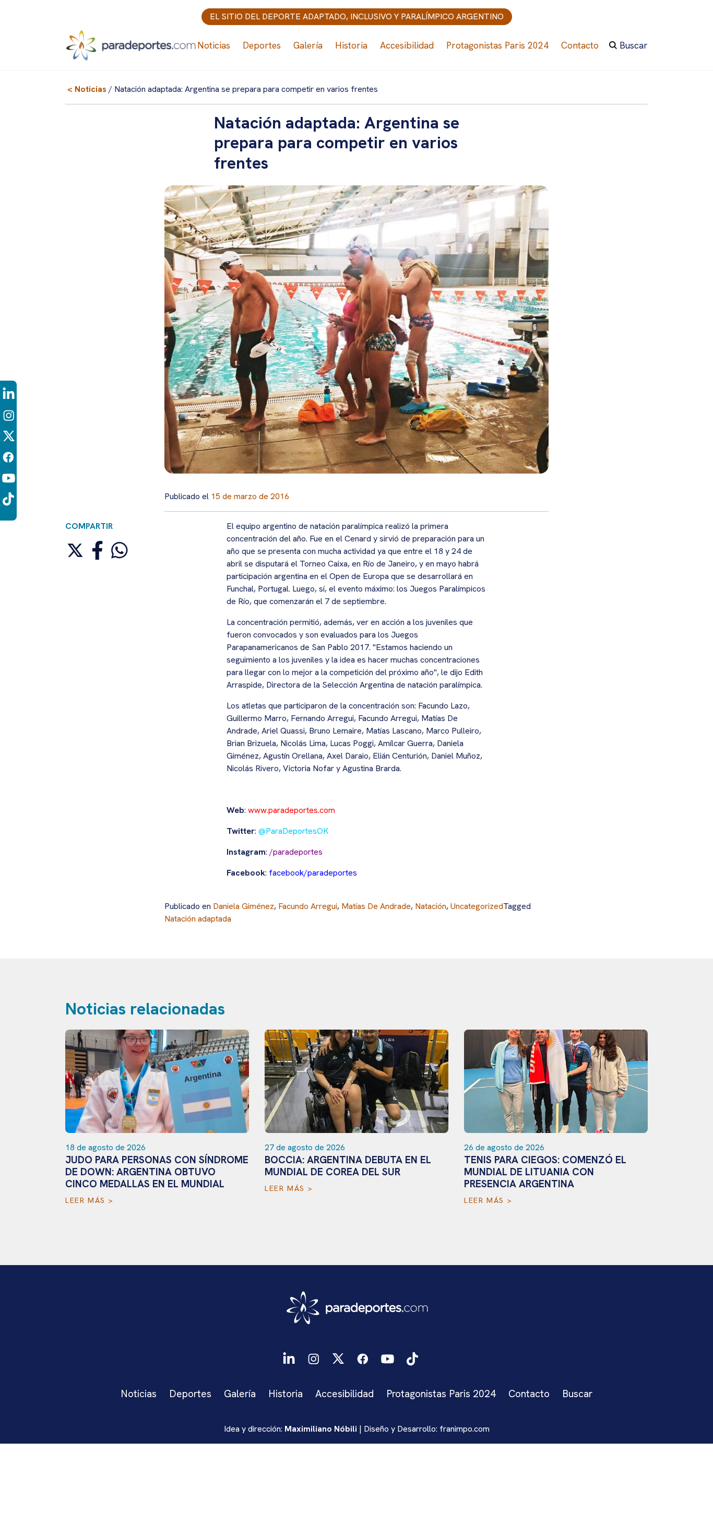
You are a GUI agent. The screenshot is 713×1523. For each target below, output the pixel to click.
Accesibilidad (407, 45)
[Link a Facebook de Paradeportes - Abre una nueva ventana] (8, 456)
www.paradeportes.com (291, 810)
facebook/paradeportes (313, 872)
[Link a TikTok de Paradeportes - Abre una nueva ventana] (8, 498)
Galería (308, 45)
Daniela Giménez (243, 906)
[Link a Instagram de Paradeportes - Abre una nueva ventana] (8, 414)
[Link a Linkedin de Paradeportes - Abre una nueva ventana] (8, 393)
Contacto (580, 45)
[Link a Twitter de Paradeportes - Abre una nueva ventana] (8, 435)
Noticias (213, 45)
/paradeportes (296, 851)
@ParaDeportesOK (293, 830)
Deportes (262, 45)
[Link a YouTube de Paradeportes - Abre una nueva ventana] (8, 477)
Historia (351, 45)
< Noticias (86, 89)
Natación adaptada (197, 918)
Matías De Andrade (376, 906)
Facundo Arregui (307, 906)
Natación (430, 906)
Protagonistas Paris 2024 (497, 45)
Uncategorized (476, 906)
